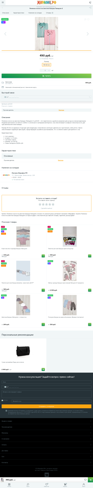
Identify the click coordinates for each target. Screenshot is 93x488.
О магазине (5, 439)
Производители (7, 427)
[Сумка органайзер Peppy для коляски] (23, 350)
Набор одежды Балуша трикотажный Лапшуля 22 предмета (66, 283)
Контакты (5, 462)
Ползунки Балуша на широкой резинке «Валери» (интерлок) (66, 317)
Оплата (4, 445)
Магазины (5, 433)
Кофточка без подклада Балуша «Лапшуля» (14, 248)
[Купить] (43, 255)
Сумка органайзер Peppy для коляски (13, 362)
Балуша (61, 110)
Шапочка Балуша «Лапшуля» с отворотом (14, 317)
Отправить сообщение (46, 406)
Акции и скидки (7, 421)
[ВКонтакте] (47, 475)
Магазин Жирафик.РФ (19, 173)
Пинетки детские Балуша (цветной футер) (60, 248)
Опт (3, 456)
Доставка (5, 451)
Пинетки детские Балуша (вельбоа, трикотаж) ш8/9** (18, 283)
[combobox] (5, 97)
